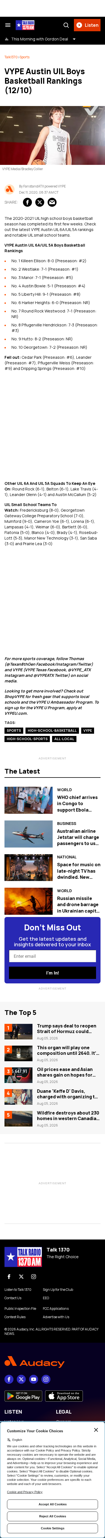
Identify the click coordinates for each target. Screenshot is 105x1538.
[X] (21, 1276)
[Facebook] (8, 1276)
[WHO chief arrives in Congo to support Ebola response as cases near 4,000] (28, 800)
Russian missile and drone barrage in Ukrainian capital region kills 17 (79, 907)
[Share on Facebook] (27, 202)
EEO (46, 1298)
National (67, 857)
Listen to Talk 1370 (17, 1290)
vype (87, 730)
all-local (64, 738)
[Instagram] (33, 1276)
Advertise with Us (56, 1317)
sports (14, 730)
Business (66, 823)
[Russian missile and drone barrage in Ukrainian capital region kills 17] (28, 901)
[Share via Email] (52, 202)
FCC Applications (56, 1309)
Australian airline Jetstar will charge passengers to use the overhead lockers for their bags (78, 846)
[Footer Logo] (52, 1362)
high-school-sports (27, 738)
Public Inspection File (20, 1309)
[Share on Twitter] (39, 202)
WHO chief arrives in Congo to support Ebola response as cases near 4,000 (78, 809)
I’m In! (52, 973)
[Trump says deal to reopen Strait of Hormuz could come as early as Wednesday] (18, 1031)
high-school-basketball (52, 730)
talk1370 (11, 57)
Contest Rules (14, 1317)
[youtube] (33, 1379)
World (64, 790)
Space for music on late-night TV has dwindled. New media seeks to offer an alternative (79, 880)
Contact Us (12, 1298)
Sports (24, 57)
